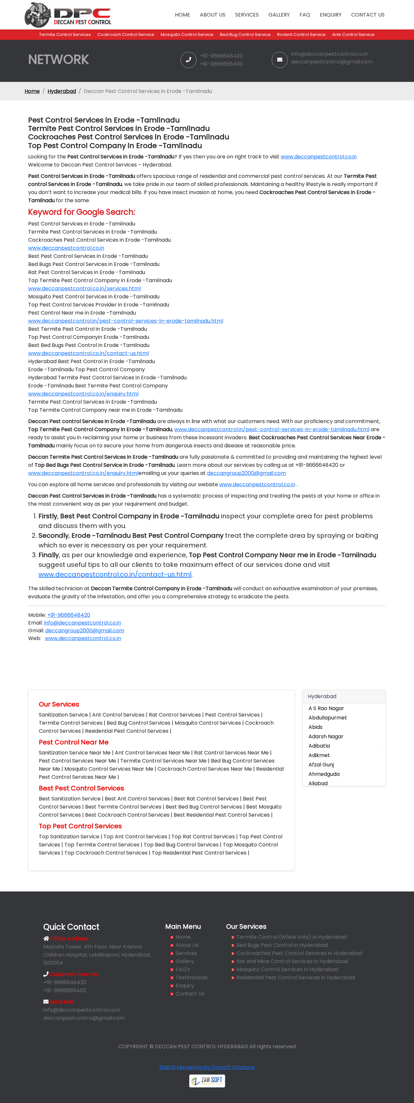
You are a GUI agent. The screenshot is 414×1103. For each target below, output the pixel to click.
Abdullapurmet (328, 717)
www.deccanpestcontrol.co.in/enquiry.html (83, 393)
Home (182, 14)
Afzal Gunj (321, 764)
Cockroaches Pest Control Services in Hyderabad (299, 953)
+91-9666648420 (221, 56)
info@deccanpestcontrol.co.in (329, 54)
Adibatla (319, 746)
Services (247, 14)
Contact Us (368, 14)
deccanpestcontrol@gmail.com (332, 61)
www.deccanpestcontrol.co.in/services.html (84, 288)
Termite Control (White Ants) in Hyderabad (291, 937)
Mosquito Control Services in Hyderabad (287, 969)
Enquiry (331, 14)
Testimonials (192, 977)
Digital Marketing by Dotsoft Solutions (207, 1067)
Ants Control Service (353, 34)
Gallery (279, 14)
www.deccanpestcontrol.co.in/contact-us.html (88, 353)
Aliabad (318, 783)
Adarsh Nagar (326, 736)
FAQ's (183, 969)
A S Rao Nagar (326, 708)
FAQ (305, 14)
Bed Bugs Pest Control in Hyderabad (282, 945)
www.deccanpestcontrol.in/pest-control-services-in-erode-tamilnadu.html (125, 321)
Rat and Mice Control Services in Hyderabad (292, 961)
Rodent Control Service (301, 34)
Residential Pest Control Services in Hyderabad (295, 977)
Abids (315, 727)
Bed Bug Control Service (245, 34)
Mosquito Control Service (187, 34)
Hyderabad (62, 91)
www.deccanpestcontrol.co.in (319, 156)
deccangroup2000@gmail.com (246, 473)
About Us (212, 14)
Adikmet (319, 755)
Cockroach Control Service (125, 34)
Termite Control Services (65, 34)
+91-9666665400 (221, 64)
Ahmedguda (324, 774)
